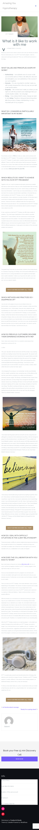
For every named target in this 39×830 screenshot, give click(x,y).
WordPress (24, 822)
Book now (19, 759)
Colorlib (10, 822)
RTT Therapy (10, 34)
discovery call (25, 564)
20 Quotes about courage (11, 707)
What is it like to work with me (19, 43)
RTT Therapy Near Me (7, 803)
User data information (7, 786)
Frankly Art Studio (15, 820)
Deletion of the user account (9, 792)
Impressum (4, 798)
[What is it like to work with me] (19, 26)
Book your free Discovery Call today (20, 289)
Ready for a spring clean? (28, 709)
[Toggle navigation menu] (36, 6)
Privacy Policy (5, 780)
